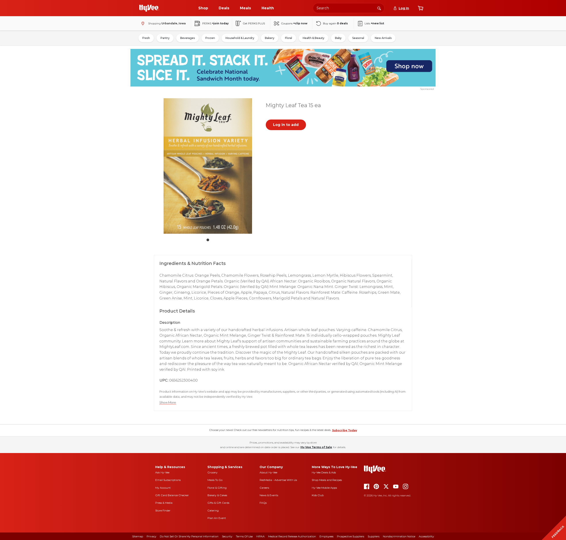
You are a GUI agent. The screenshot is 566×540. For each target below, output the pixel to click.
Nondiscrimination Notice (399, 536)
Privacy (151, 536)
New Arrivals (383, 38)
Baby (338, 38)
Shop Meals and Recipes (327, 480)
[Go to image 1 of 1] (208, 240)
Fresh (146, 38)
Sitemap (137, 536)
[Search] (379, 8)
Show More (167, 402)
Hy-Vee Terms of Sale (316, 447)
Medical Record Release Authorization (292, 536)
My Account (163, 487)
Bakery (269, 38)
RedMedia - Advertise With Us (278, 480)
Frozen (210, 38)
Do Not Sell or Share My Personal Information (189, 536)
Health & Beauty (313, 38)
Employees (326, 536)
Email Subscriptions (168, 480)
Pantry (165, 38)
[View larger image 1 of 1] (208, 166)
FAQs (263, 502)
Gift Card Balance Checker (172, 495)
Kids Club (318, 495)
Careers (264, 487)
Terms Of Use (244, 536)
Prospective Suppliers (350, 536)
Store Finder (162, 510)
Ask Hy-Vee (162, 472)
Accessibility (426, 536)
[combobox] (348, 8)
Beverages (187, 38)
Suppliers (373, 536)
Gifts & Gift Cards (218, 502)
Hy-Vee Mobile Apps (324, 487)
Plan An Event (216, 518)
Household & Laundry (240, 38)
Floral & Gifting (217, 487)
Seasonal (358, 38)
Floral (288, 38)
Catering (213, 510)
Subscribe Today (344, 430)
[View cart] (420, 8)
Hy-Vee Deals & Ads (324, 472)
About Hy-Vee (268, 472)
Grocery (212, 472)
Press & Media (163, 502)
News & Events (269, 495)
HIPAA (260, 536)
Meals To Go (214, 480)
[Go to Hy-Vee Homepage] (149, 8)
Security (227, 536)
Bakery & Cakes (217, 495)
